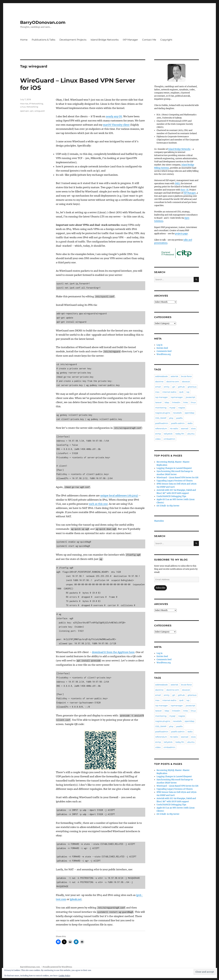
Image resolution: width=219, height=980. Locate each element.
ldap (167, 402)
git (173, 387)
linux (193, 402)
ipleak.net (76, 899)
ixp (187, 392)
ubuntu (191, 433)
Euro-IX (184, 190)
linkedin (176, 402)
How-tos (24, 103)
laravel (158, 402)
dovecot (186, 381)
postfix (179, 418)
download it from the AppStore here (113, 652)
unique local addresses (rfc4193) (119, 495)
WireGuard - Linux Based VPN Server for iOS (177, 477)
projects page (181, 233)
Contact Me (149, 39)
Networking (32, 107)
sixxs (193, 428)
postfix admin (178, 423)
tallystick (168, 433)
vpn (32, 111)
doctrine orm (172, 381)
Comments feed (164, 351)
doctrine (159, 381)
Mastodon (159, 521)
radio (190, 423)
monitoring (160, 407)
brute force (186, 376)
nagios (181, 407)
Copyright (166, 39)
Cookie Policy (64, 975)
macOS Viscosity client (116, 124)
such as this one (98, 503)
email (158, 387)
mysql (172, 407)
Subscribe (160, 588)
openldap (189, 413)
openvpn (24, 111)
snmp (158, 433)
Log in (160, 345)
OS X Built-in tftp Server (168, 505)
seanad (184, 428)
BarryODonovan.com (42, 22)
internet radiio (169, 392)
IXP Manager (130, 39)
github (181, 387)
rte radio (174, 428)
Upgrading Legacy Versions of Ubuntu (175, 480)
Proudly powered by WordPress (57, 967)
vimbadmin (169, 439)
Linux (23, 107)
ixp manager (161, 397)
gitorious (192, 387)
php (171, 418)
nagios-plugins (162, 413)
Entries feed (162, 348)
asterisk (174, 376)
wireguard (39, 111)
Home (24, 39)
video (158, 439)
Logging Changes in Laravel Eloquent (174, 468)
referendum (161, 428)
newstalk (177, 413)
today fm (179, 433)
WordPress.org (164, 354)
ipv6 (181, 392)
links (185, 402)
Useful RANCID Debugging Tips (171, 496)
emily (166, 387)
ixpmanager (177, 397)
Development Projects (72, 39)
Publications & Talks (43, 39)
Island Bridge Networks (105, 39)
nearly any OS (114, 116)
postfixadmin (161, 423)
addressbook (161, 376)
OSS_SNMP (160, 418)
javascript (190, 397)
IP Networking (36, 103)
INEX (177, 183)
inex (157, 392)
